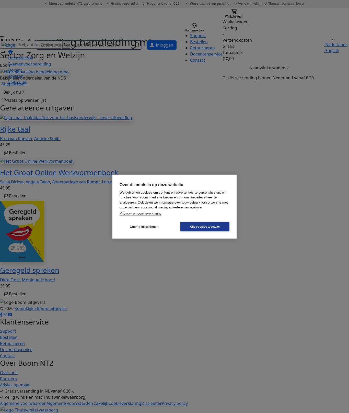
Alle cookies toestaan (205, 226)
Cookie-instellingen (144, 226)
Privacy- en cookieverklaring (140, 213)
